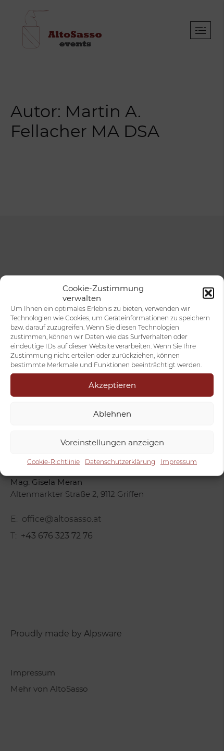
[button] (208, 293)
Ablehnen (112, 413)
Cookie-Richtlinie (53, 462)
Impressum (178, 462)
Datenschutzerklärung (120, 462)
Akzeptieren (112, 385)
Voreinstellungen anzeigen (112, 442)
